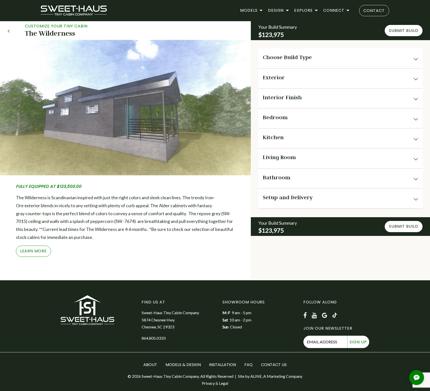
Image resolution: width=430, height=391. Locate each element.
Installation (222, 365)
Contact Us (274, 365)
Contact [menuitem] (374, 10)
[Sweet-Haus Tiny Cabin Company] (74, 10)
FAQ (248, 365)
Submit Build (403, 30)
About (150, 365)
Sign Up (358, 342)
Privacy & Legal (215, 383)
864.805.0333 (153, 338)
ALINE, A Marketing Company (276, 376)
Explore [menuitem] (303, 10)
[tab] (340, 58)
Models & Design (183, 365)
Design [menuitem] (276, 10)
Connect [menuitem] (333, 10)
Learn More (33, 251)
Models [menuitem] (249, 10)
